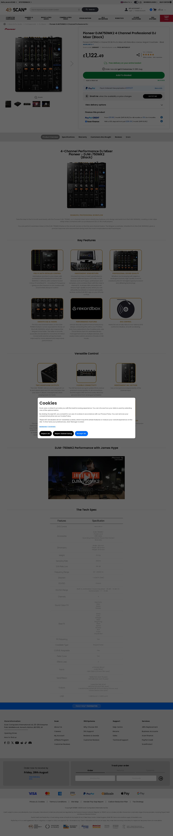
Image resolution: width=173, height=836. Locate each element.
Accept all (81, 433)
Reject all (45, 433)
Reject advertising (63, 433)
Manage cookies (47, 427)
